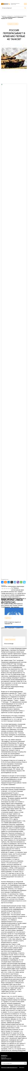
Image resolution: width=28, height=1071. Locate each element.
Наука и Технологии (10, 639)
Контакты (21, 1067)
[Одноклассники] (5, 582)
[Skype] (24, 582)
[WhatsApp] (21, 582)
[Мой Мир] (8, 582)
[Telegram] (15, 582)
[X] (12, 582)
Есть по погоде (8, 643)
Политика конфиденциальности (9, 1067)
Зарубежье (8, 617)
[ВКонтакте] (2, 582)
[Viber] (18, 582)
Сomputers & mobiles (13, 23)
